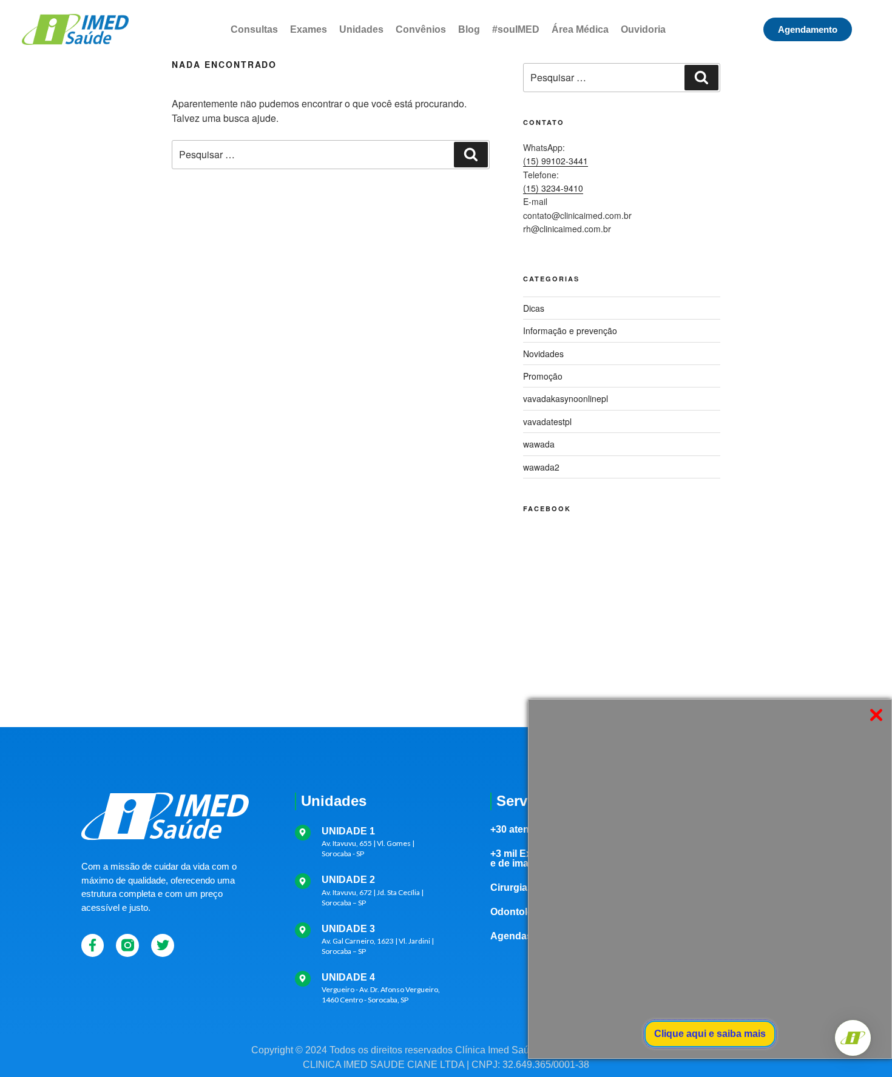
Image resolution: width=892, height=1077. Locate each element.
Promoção (543, 376)
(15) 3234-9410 (553, 188)
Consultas (254, 29)
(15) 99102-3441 (555, 161)
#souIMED (515, 29)
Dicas (533, 308)
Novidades (543, 353)
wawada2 (541, 467)
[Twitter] (162, 945)
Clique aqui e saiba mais (710, 1033)
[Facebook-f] (92, 945)
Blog (469, 29)
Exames (308, 29)
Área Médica (580, 29)
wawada (539, 444)
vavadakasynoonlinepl (565, 398)
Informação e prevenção (570, 330)
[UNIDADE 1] (303, 832)
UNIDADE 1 (348, 831)
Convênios (421, 29)
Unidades (361, 29)
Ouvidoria (643, 29)
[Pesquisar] (471, 154)
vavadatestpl (547, 421)
